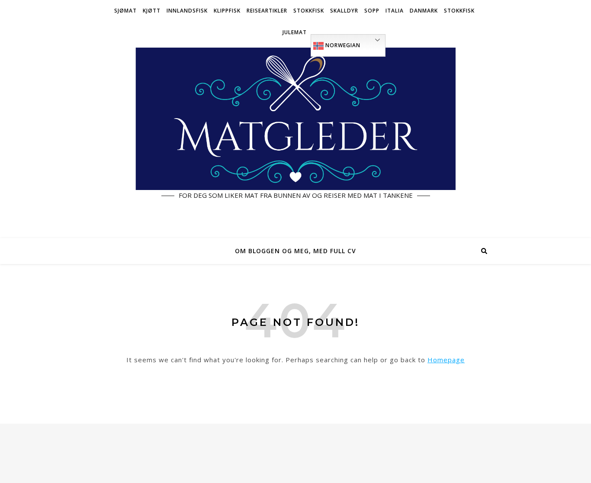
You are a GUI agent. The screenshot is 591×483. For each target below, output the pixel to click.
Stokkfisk (308, 10)
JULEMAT (295, 32)
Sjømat (125, 10)
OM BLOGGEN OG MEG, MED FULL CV (295, 251)
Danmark (424, 10)
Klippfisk (227, 10)
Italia (394, 10)
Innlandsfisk (187, 10)
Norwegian (342, 45)
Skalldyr (344, 10)
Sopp (371, 10)
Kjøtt (152, 10)
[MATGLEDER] (295, 140)
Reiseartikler (267, 10)
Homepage (446, 359)
